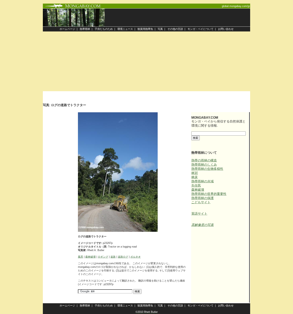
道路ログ (123, 256)
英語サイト (199, 213)
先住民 (196, 185)
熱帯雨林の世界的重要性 (208, 194)
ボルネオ (135, 256)
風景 (80, 256)
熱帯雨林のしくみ (204, 164)
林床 (194, 177)
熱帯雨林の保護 (202, 198)
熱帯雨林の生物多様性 (207, 168)
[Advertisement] (146, 61)
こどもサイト (200, 202)
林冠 (194, 173)
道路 (113, 256)
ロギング (103, 256)
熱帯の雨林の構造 (204, 160)
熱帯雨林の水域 (202, 181)
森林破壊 (90, 256)
